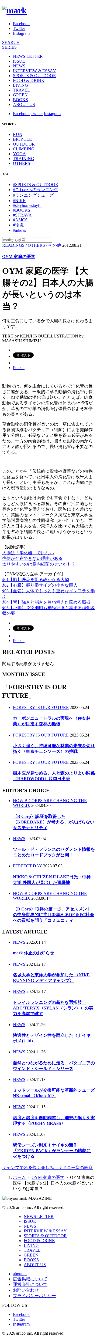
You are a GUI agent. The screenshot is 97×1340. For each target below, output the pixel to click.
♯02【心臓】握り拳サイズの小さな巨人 (40, 585)
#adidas (19, 230)
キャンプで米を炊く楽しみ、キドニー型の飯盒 (47, 1167)
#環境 (18, 225)
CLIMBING (23, 149)
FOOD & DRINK (28, 80)
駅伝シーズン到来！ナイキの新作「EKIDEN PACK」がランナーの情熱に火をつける (52, 1151)
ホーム (19, 1177)
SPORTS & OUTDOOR (34, 75)
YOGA (19, 153)
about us (20, 1273)
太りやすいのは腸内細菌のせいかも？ (38, 564)
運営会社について (30, 1284)
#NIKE (19, 200)
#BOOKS (21, 210)
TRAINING (23, 158)
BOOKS (20, 99)
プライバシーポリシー (34, 1295)
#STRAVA (22, 215)
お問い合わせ (26, 1290)
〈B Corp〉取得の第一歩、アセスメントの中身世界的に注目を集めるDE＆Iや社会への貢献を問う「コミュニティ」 (53, 915)
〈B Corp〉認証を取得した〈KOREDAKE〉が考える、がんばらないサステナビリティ (53, 822)
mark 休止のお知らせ (33, 953)
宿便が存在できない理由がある (32, 558)
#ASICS (20, 220)
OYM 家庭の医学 (18, 256)
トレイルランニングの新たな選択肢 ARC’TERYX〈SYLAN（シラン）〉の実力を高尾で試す (53, 1008)
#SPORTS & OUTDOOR (35, 184)
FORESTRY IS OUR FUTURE (41, 707)
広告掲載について (30, 1279)
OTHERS (21, 163)
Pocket (19, 367)
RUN (17, 134)
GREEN (20, 95)
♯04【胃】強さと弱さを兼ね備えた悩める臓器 (46, 602)
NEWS (19, 66)
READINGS (13, 245)
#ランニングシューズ (33, 195)
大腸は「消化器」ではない (28, 553)
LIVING (20, 85)
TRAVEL (21, 90)
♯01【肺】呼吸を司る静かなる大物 (35, 579)
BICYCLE (22, 139)
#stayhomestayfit (27, 205)
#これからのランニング (35, 189)
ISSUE (19, 61)
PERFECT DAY (27, 866)
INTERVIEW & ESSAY (34, 71)
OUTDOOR (24, 144)
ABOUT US (24, 104)
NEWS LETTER (28, 56)
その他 (54, 245)
